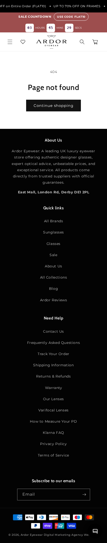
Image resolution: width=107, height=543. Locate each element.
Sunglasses (53, 232)
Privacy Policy (53, 444)
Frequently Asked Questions (53, 342)
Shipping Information (53, 365)
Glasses (53, 243)
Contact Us (53, 331)
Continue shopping (53, 105)
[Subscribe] (84, 494)
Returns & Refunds (53, 376)
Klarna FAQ (53, 432)
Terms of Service (53, 455)
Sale (53, 255)
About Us (53, 266)
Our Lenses (53, 399)
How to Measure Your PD (53, 421)
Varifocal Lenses (53, 410)
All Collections (53, 277)
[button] (9, 41)
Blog (53, 288)
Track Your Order (53, 354)
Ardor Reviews (53, 300)
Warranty (53, 388)
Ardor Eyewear (32, 535)
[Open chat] (95, 531)
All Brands (53, 221)
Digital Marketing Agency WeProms (71, 535)
